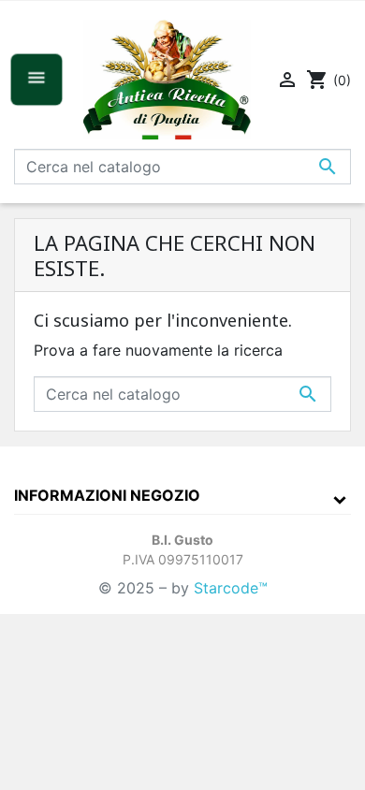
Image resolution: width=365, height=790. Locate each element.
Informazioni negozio (107, 495)
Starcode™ (231, 587)
